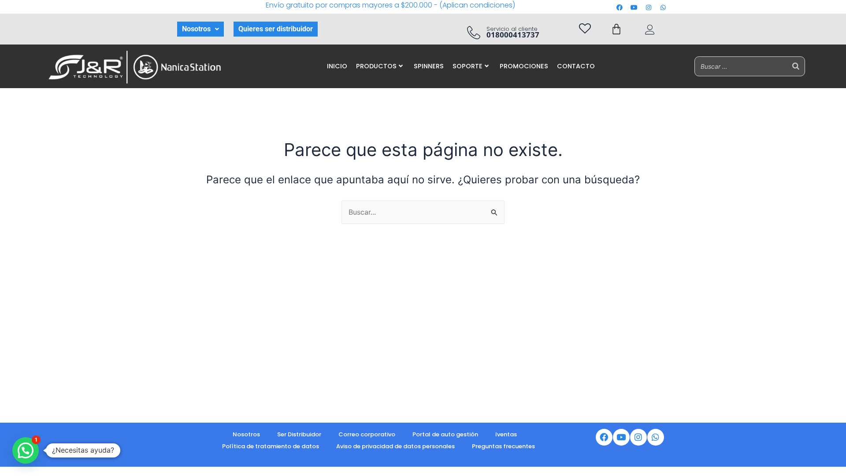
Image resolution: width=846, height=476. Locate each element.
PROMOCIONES (524, 66)
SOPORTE (467, 66)
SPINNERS (429, 66)
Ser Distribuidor (299, 434)
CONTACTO (576, 66)
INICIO (337, 66)
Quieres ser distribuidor (275, 29)
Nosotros (196, 29)
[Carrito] (616, 29)
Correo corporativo (366, 434)
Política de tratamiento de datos (270, 446)
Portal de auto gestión (445, 434)
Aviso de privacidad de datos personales (395, 446)
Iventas (506, 434)
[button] (200, 29)
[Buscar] (796, 66)
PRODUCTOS (376, 66)
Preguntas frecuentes (503, 446)
